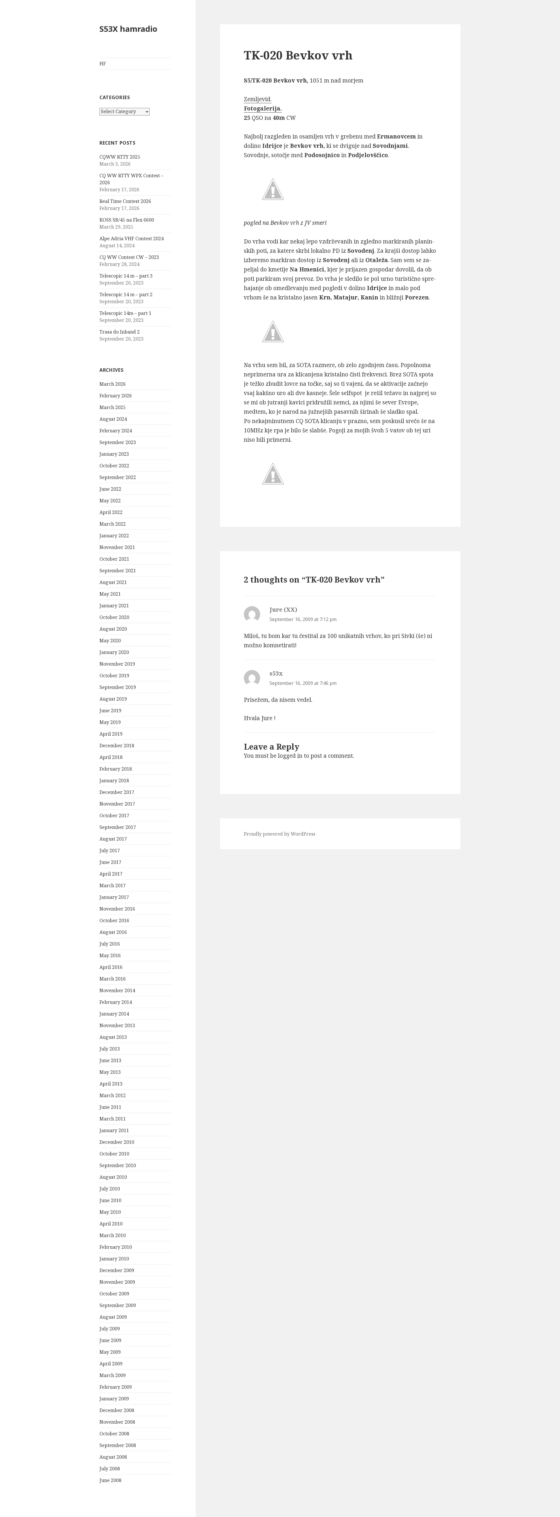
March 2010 (112, 1235)
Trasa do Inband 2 (119, 332)
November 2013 (117, 1025)
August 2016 (113, 932)
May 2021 (110, 594)
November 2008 (117, 1422)
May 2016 (110, 955)
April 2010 (111, 1223)
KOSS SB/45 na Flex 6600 (126, 220)
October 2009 (114, 1293)
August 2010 (113, 1177)
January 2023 (114, 454)
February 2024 (115, 430)
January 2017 (114, 897)
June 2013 (110, 1060)
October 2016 (114, 920)
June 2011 (110, 1107)
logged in (290, 756)
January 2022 (114, 535)
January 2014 (114, 1014)
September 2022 (117, 477)
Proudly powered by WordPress (279, 834)
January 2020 (114, 652)
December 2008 (116, 1410)
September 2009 (117, 1305)
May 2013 (110, 1072)
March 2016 (112, 979)
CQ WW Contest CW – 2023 (129, 257)
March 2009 (112, 1375)
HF (102, 63)
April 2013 (111, 1084)
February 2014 (115, 1002)
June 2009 (110, 1340)
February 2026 (115, 395)
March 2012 (112, 1095)
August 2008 (113, 1457)
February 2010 (115, 1247)
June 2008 (110, 1480)
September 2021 (117, 570)
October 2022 (114, 465)
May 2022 (110, 500)
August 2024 (113, 419)
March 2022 (112, 524)
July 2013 (109, 1049)
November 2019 (117, 664)
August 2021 (113, 582)
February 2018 (115, 769)
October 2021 (114, 559)
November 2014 (117, 990)
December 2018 (116, 745)
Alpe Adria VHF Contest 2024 (131, 238)
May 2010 (110, 1212)
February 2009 (115, 1387)
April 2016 (111, 967)
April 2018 (111, 757)
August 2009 (113, 1317)
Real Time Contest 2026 (125, 201)
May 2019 (110, 722)
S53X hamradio (128, 28)
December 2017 (116, 792)
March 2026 (112, 384)
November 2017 (117, 804)
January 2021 (114, 605)
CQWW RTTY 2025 (119, 157)
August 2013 (113, 1037)
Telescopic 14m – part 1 (125, 313)
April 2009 (111, 1363)
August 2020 (113, 629)
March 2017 (112, 885)
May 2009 (110, 1352)
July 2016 (109, 944)
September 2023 (117, 442)
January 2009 (114, 1398)
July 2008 (109, 1468)
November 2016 (117, 909)
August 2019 (113, 699)
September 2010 (117, 1165)
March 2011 (112, 1119)
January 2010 (114, 1258)
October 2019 (114, 675)
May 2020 (110, 640)
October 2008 (114, 1433)
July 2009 (109, 1328)
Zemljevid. (258, 99)
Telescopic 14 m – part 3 (126, 276)
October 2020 (114, 617)
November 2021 (117, 547)
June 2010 (110, 1200)
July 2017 (109, 850)
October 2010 (114, 1154)
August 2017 (113, 839)
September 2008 (117, 1445)
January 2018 (114, 780)
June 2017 (110, 862)
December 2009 (116, 1270)
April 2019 (111, 734)
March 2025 (112, 407)
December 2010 (116, 1142)
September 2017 (117, 827)
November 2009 (117, 1282)
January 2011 (114, 1130)
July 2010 (109, 1188)
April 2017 (111, 874)
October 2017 (114, 815)
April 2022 (111, 512)
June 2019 (110, 710)
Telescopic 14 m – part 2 (126, 294)
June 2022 (110, 489)
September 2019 (117, 687)
